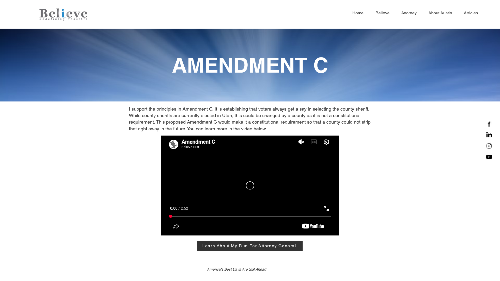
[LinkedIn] (489, 135)
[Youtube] (489, 157)
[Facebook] (489, 124)
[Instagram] (489, 146)
